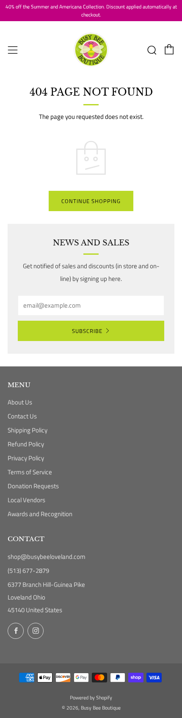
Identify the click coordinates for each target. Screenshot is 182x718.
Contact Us (22, 416)
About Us (20, 402)
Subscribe (87, 331)
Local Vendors (26, 500)
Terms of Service (30, 472)
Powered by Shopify (91, 697)
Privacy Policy (26, 458)
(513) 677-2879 (28, 570)
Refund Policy (26, 444)
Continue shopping (91, 201)
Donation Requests (33, 486)
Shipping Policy (27, 430)
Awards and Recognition (40, 514)
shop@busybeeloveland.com (46, 556)
